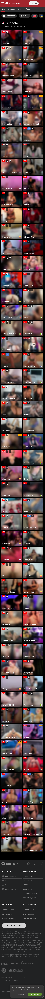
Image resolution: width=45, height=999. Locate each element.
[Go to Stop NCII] (16, 970)
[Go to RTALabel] (5, 964)
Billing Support (28, 914)
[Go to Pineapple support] (4, 970)
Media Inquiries (10, 889)
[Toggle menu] (3, 3)
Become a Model (8, 910)
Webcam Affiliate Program (11, 918)
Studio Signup (7, 914)
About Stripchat (10, 876)
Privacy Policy (28, 876)
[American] (34, 16)
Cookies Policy (28, 889)
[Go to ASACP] (14, 964)
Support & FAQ (28, 910)
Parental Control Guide (31, 893)
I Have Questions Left (14, 925)
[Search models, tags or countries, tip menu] (41, 9)
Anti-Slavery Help (29, 898)
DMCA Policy (28, 885)
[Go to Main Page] (14, 3)
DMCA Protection (29, 918)
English (33, 864)
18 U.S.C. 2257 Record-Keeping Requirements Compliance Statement (18, 979)
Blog (6, 880)
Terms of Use (28, 880)
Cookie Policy (26, 990)
